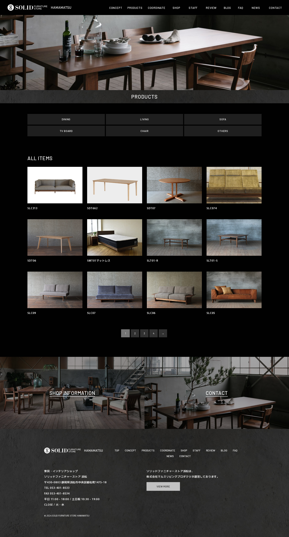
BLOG (224, 450)
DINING (66, 119)
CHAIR (144, 130)
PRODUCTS (148, 450)
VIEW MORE (163, 486)
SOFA (222, 119)
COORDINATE (167, 450)
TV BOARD (66, 130)
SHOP (184, 450)
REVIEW (210, 450)
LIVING (144, 119)
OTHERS (223, 130)
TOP (117, 450)
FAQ (235, 450)
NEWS (170, 456)
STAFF (197, 450)
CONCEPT (130, 450)
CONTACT (185, 456)
